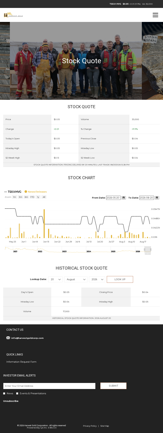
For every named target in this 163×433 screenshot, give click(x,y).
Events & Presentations (33, 393)
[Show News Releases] (36, 191)
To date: (133, 197)
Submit (113, 385)
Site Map (104, 426)
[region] (81, 221)
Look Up (119, 279)
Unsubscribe (10, 401)
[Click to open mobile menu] (155, 15)
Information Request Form (25, 362)
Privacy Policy (90, 426)
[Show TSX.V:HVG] (12, 191)
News (10, 393)
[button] (148, 249)
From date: (99, 197)
